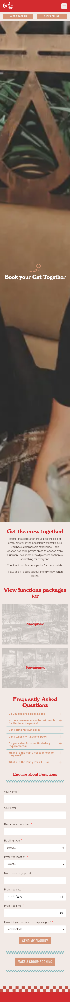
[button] (64, 6)
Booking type (12, 840)
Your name (10, 792)
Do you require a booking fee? (27, 714)
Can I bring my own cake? (24, 730)
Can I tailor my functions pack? (28, 737)
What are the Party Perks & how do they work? (31, 754)
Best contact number (17, 824)
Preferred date (13, 889)
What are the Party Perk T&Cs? (28, 762)
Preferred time (13, 906)
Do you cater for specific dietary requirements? (29, 745)
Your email (10, 808)
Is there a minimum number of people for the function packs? (32, 722)
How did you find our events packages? (27, 922)
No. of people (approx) (17, 873)
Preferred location (15, 857)
